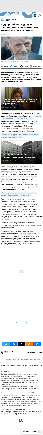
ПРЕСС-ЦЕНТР (16, 366)
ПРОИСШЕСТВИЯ (27, 360)
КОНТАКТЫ (34, 366)
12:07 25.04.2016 (5, 34)
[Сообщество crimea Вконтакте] (14, 344)
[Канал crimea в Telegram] (6, 344)
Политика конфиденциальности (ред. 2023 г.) (17, 387)
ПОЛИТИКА (7, 360)
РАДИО (25, 366)
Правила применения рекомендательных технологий (20, 389)
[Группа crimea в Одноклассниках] (29, 344)
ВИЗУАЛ (37, 360)
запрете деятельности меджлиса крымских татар (21, 117)
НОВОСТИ (5, 366)
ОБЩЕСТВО (16, 360)
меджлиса (6, 179)
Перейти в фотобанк (24, 61)
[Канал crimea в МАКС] (37, 344)
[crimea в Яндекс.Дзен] (21, 344)
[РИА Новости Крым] (8, 20)
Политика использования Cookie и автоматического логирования (19, 383)
